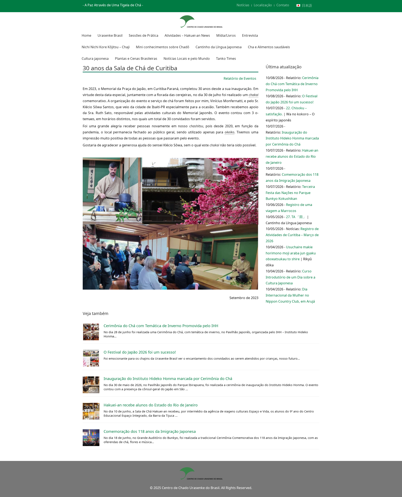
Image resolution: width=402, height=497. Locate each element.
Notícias (243, 5)
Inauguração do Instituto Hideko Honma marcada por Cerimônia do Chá (292, 138)
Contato (282, 5)
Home (86, 35)
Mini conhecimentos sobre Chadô (162, 47)
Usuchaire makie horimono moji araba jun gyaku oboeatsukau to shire (291, 253)
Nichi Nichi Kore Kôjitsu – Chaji (106, 47)
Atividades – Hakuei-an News (187, 35)
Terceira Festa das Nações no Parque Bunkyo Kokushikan (290, 192)
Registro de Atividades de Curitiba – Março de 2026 (292, 234)
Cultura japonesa (95, 58)
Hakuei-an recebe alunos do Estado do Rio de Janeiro (292, 156)
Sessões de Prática (143, 35)
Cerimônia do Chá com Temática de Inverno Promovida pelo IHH (292, 83)
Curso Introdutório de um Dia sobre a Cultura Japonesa (290, 277)
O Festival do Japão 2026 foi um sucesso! (140, 352)
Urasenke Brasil (110, 35)
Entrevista (250, 35)
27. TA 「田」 (296, 217)
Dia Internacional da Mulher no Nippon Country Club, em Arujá (290, 295)
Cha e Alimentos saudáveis (269, 47)
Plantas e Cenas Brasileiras (136, 58)
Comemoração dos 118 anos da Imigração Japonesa (150, 431)
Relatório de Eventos (240, 78)
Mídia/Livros (226, 35)
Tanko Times (226, 58)
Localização (263, 5)
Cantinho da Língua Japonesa (219, 47)
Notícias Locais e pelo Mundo (187, 58)
